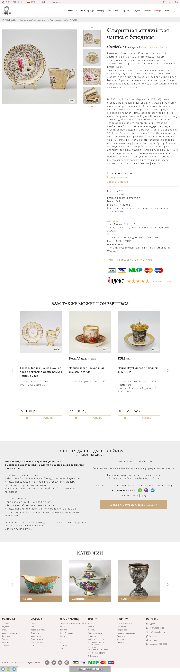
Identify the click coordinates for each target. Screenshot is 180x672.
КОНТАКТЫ (152, 619)
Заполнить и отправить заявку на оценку (134, 504)
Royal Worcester (66, 633)
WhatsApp (153, 636)
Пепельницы (37, 639)
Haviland (63, 630)
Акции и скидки (95, 633)
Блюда (34, 623)
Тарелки (125, 11)
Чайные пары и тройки (59, 20)
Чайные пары (113, 11)
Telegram (153, 640)
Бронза (5, 639)
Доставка (112, 220)
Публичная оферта (96, 653)
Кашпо (27, 599)
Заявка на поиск (117, 181)
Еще (33, 645)
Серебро (6, 636)
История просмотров (126, 633)
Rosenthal (63, 636)
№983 (74, 20)
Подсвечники (37, 642)
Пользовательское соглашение (96, 643)
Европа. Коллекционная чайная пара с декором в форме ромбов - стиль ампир (41, 371)
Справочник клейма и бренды (73, 623)
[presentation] (12, 369)
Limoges (63, 645)
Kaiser (62, 639)
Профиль (121, 636)
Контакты (56, 2)
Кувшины (35, 633)
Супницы (78, 599)
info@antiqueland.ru (157, 632)
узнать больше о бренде (154, 47)
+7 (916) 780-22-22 (123, 490)
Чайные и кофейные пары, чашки (33, 20)
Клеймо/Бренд (86, 11)
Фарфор (100, 11)
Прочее (5, 645)
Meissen (63, 627)
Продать (120, 642)
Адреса (152, 624)
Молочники (36, 636)
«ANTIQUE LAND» (9, 20)
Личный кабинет (124, 623)
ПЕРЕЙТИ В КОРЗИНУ (90, 669)
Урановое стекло (9, 633)
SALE (156, 11)
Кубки (125, 599)
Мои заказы (122, 627)
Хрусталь (147, 11)
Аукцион (92, 636)
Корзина (120, 639)
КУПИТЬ (48, 418)
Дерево (5, 642)
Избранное (122, 630)
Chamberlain (123, 47)
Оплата (111, 234)
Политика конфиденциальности (98, 648)
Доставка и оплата (96, 639)
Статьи (166, 11)
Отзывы (91, 630)
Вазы (33, 627)
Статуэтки (136, 11)
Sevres (62, 642)
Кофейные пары (38, 630)
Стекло (5, 630)
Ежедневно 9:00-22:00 (158, 644)
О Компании (94, 656)
